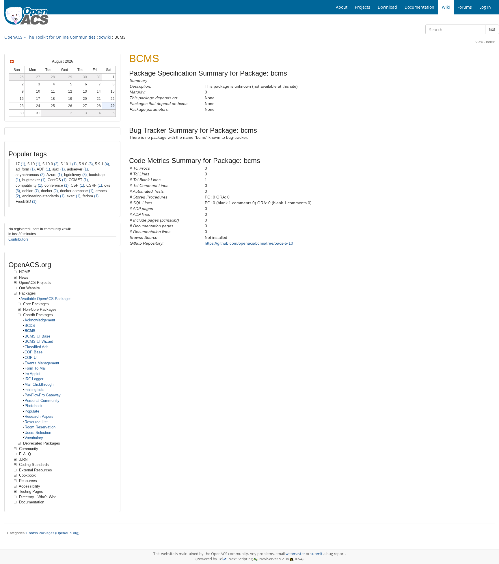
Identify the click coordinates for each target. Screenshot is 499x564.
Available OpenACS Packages (46, 299)
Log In (485, 7)
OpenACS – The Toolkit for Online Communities (50, 37)
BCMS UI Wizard (39, 341)
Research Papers (39, 416)
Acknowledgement (40, 320)
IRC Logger (34, 379)
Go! (492, 29)
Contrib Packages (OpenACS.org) (52, 533)
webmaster (295, 553)
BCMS (30, 331)
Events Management (42, 363)
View (479, 42)
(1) (23, 164)
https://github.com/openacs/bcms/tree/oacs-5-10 (249, 243)
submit (316, 553)
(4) (107, 164)
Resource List (36, 422)
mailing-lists (34, 389)
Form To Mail (35, 368)
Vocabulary (34, 438)
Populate (32, 411)
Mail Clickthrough (39, 384)
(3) (90, 164)
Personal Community (42, 400)
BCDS (30, 325)
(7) (36, 191)
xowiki (105, 37)
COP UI (31, 357)
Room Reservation (40, 427)
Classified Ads (37, 347)
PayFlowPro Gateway (43, 395)
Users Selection (38, 432)
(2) (56, 164)
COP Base (33, 352)
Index (490, 42)
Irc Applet (32, 374)
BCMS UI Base (37, 336)
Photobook (33, 406)
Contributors (18, 239)
